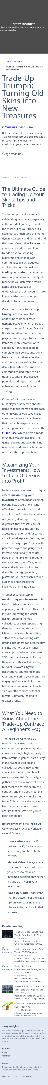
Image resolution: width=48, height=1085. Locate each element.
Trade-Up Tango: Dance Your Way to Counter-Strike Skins (28, 933)
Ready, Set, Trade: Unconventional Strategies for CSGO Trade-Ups (29, 969)
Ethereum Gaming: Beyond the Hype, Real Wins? (29, 1005)
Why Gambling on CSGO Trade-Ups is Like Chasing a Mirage (30, 988)
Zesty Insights (24, 24)
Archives (6, 1055)
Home (8, 61)
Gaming (17, 61)
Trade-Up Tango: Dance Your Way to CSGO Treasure (28, 951)
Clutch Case (9, 433)
